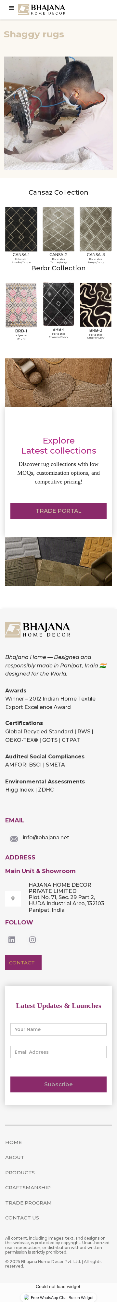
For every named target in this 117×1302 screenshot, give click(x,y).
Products (20, 1172)
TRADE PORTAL (58, 511)
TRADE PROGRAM (28, 1203)
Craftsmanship (28, 1187)
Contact (22, 963)
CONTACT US (22, 1218)
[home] (42, 9)
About (14, 1157)
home (13, 1142)
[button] (11, 8)
